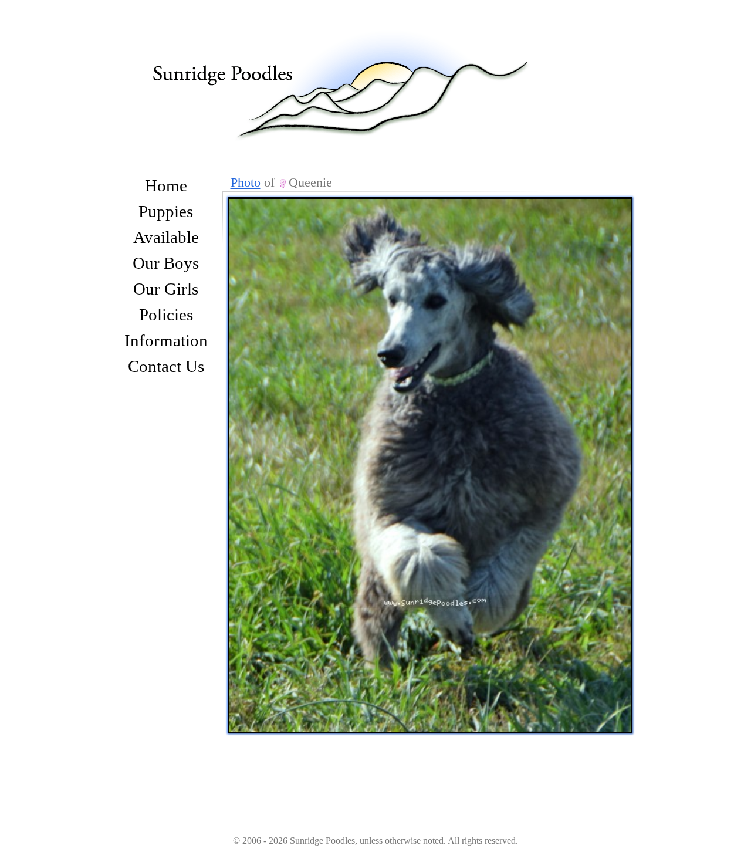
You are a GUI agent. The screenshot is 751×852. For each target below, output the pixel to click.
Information (166, 340)
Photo (246, 182)
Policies (166, 314)
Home (166, 185)
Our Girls (165, 288)
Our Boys (166, 262)
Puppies (165, 211)
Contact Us (166, 366)
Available (166, 237)
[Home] (352, 72)
